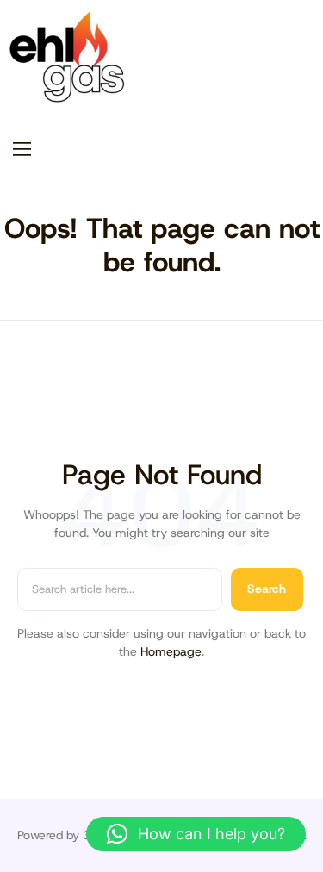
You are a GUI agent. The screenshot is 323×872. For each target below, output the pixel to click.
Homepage (171, 651)
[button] (196, 834)
